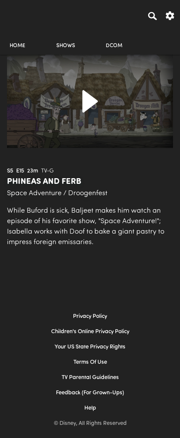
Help (90, 408)
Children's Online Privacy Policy (90, 332)
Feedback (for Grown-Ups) (90, 393)
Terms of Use (90, 362)
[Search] (152, 16)
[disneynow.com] (22, 14)
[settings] (170, 15)
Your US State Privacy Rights (90, 347)
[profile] (162, 38)
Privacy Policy (90, 316)
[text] (10, 171)
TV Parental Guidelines (90, 377)
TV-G (47, 171)
